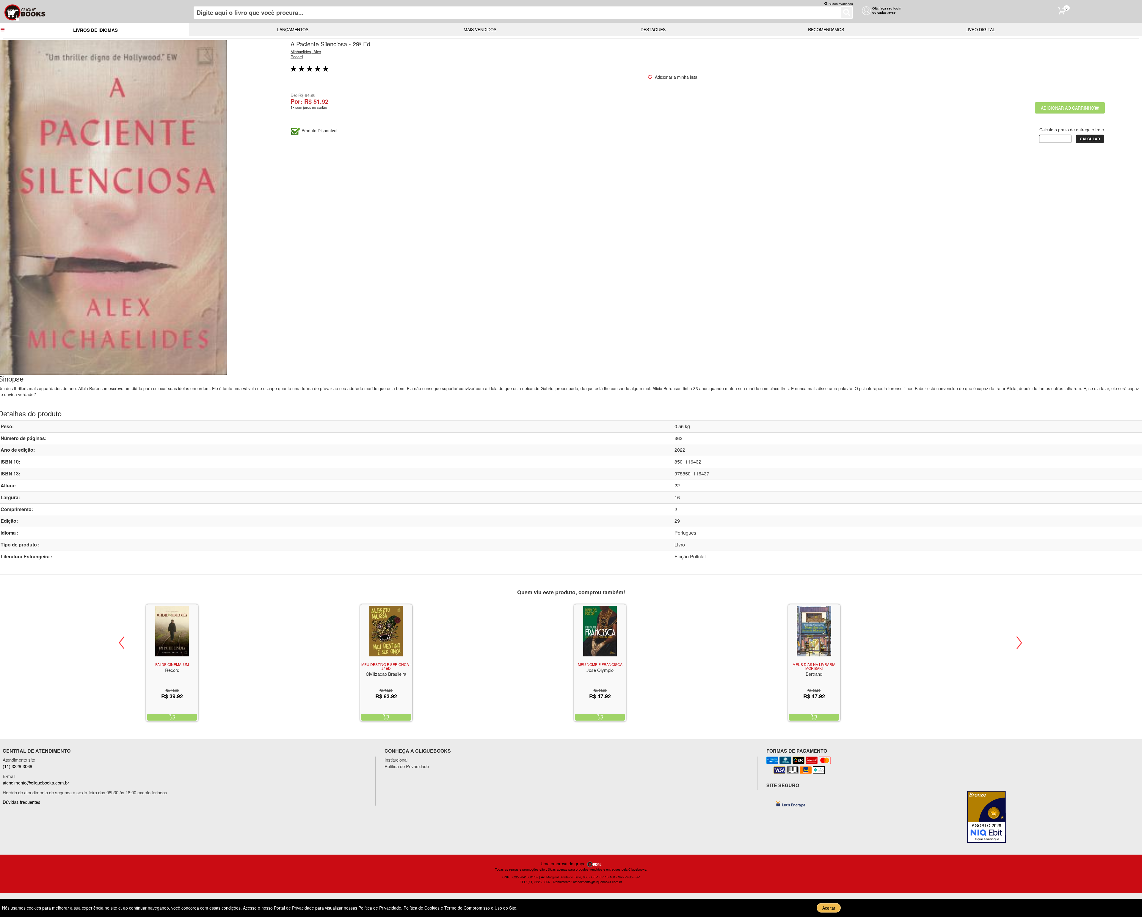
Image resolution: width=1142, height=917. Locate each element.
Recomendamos (826, 29)
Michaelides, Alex (306, 51)
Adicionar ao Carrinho (1067, 108)
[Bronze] (989, 817)
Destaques (653, 29)
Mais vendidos (480, 29)
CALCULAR (1090, 138)
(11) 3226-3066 (17, 766)
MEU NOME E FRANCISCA (600, 664)
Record (297, 56)
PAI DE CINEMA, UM (172, 664)
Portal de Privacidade (294, 908)
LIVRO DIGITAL (980, 29)
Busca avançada (841, 3)
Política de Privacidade (407, 766)
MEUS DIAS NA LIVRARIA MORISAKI (814, 666)
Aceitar (828, 908)
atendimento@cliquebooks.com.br (36, 782)
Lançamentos (292, 29)
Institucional (396, 760)
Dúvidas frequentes (21, 802)
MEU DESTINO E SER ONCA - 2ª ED (386, 666)
